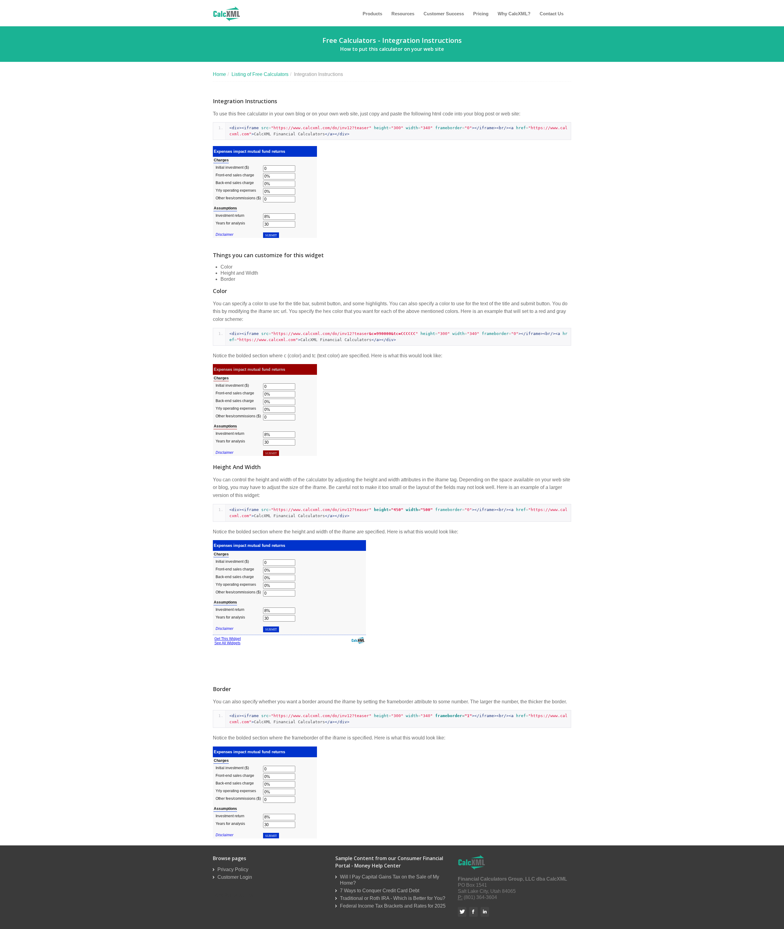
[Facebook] (474, 911)
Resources (402, 13)
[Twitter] (463, 911)
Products (372, 13)
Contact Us (552, 13)
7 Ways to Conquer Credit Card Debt (379, 890)
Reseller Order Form (235, 894)
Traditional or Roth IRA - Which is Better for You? (392, 898)
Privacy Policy (232, 869)
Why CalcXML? (514, 13)
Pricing (480, 13)
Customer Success (444, 13)
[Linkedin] (486, 911)
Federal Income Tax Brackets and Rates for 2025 (393, 905)
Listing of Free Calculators (260, 74)
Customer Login (234, 877)
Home (219, 74)
